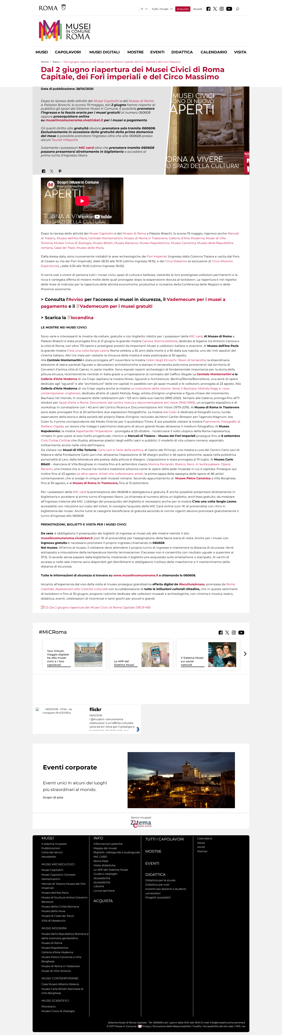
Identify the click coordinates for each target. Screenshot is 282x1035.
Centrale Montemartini (105, 238)
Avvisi (201, 847)
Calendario (214, 52)
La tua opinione (104, 890)
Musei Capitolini (106, 101)
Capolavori (68, 52)
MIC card (195, 336)
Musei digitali (104, 52)
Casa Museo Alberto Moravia (60, 984)
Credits (197, 1026)
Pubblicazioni (50, 848)
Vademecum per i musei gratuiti (116, 306)
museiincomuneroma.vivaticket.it (74, 120)
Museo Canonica (183, 243)
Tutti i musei (160, 9)
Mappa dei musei (105, 848)
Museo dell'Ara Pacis (72, 238)
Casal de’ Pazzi (64, 248)
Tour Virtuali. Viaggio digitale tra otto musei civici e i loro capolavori (58, 658)
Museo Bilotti (103, 243)
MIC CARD (100, 856)
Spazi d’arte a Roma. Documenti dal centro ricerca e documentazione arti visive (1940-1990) (127, 402)
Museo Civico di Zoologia (72, 243)
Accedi (197, 9)
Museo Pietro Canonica (193, 478)
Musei (42, 52)
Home (45, 61)
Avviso (75, 299)
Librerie (99, 886)
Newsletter (48, 856)
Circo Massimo (176, 261)
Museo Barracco (126, 243)
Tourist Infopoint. (65, 140)
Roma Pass (101, 861)
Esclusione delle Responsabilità (172, 1026)
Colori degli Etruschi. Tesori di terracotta (176, 360)
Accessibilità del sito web (218, 1026)
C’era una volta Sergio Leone (88, 350)
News (56, 61)
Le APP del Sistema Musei (124, 663)
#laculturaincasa (192, 584)
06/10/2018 (112, 723)
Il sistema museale (54, 843)
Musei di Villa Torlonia (56, 970)
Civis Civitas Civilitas (55, 440)
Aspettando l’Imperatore (94, 431)
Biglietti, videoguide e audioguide (117, 852)
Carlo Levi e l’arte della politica (120, 450)
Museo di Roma (141, 101)
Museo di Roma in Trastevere (145, 238)
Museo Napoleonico (154, 243)
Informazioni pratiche (108, 843)
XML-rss (240, 1026)
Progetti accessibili (158, 897)
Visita (240, 52)
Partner (202, 851)
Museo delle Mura (90, 248)
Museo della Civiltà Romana (60, 906)
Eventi (157, 52)
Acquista (183, 9)
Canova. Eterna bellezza (159, 341)
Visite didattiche (105, 865)
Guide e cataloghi (105, 873)
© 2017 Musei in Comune (121, 1026)
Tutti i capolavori (164, 839)
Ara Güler (170, 412)
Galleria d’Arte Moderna (186, 238)
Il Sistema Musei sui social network (192, 661)
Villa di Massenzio (53, 920)
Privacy (146, 1026)
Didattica (182, 52)
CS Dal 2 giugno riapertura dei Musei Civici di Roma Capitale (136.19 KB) (98, 607)
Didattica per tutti (157, 884)
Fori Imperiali (157, 256)
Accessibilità (102, 878)
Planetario (48, 1006)
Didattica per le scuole (160, 880)
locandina (82, 317)
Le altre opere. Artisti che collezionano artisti (110, 474)
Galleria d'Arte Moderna (57, 952)
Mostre (135, 52)
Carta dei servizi (52, 852)
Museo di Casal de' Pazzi (57, 915)
